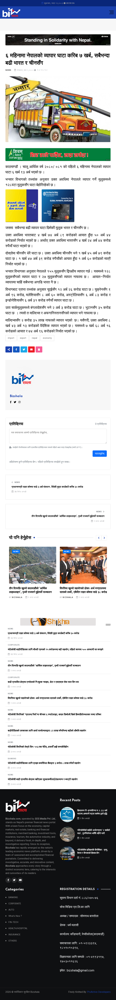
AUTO (11, 910)
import (11, 338)
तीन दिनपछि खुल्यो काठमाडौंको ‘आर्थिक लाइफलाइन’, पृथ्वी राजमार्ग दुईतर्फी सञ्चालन (68, 516)
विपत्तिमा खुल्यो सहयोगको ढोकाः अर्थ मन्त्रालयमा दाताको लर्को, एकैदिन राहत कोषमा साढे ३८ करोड (50, 698)
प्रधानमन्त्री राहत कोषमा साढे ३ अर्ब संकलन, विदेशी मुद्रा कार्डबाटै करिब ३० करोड (47, 486)
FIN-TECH (13, 922)
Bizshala (16, 396)
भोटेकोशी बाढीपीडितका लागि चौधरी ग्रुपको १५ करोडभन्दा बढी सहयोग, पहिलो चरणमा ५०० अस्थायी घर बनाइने (55, 649)
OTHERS (12, 941)
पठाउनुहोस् (99, 453)
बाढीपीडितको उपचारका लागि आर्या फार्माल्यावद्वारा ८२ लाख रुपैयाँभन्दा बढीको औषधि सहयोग (47, 730)
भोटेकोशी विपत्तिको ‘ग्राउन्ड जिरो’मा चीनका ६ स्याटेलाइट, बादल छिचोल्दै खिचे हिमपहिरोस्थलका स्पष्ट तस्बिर (83, 592)
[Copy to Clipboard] (39, 349)
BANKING (12, 759)
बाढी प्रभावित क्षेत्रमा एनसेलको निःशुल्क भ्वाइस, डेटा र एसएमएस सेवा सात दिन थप (43, 682)
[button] (98, 538)
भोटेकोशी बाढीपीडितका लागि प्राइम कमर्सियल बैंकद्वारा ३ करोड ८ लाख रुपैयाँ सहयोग (44, 763)
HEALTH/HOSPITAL (18, 928)
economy (47, 338)
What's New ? (15, 916)
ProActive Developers (99, 991)
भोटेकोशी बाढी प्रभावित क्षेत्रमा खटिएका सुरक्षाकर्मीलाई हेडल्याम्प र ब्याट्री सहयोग (42, 779)
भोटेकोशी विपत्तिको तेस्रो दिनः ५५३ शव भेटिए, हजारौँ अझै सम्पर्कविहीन (38, 746)
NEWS (8, 70)
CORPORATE (14, 645)
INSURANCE (14, 934)
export (23, 338)
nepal (34, 338)
